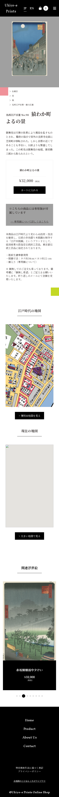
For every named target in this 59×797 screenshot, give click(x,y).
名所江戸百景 (18, 104)
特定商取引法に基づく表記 (29, 767)
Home (29, 720)
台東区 (15, 91)
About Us (29, 737)
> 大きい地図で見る (29, 536)
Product (30, 728)
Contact (29, 745)
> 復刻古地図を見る (29, 415)
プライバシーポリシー (29, 771)
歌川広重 (30, 104)
